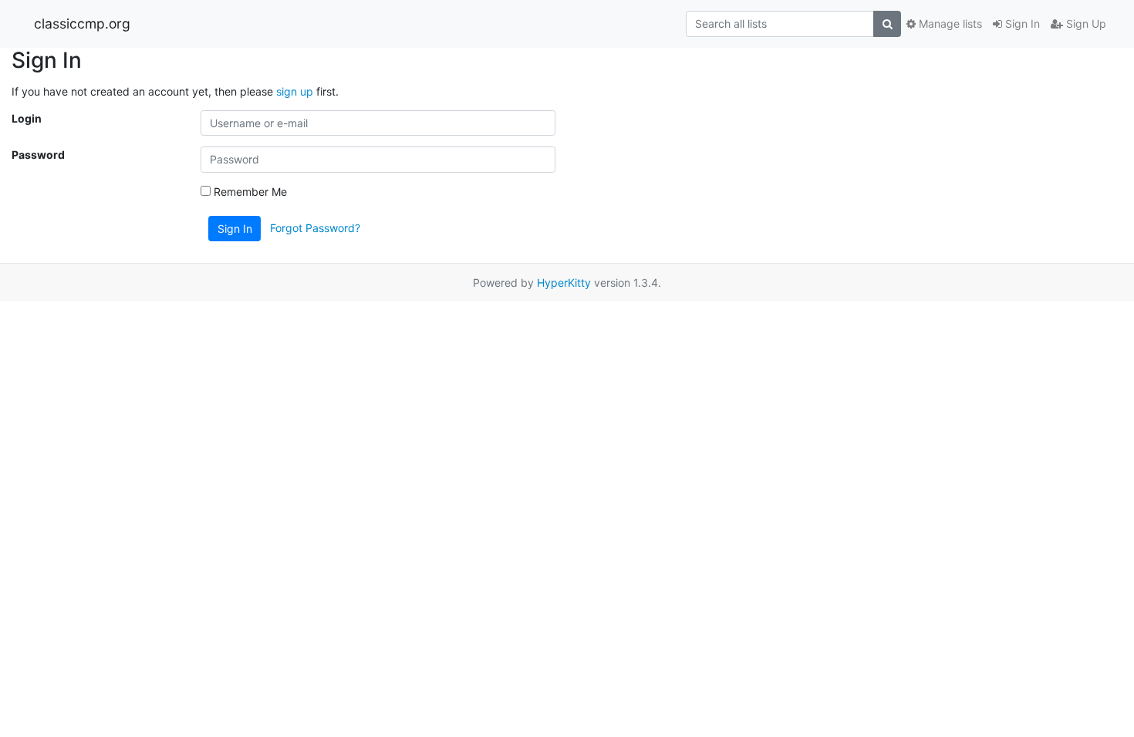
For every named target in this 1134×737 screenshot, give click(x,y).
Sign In (1021, 23)
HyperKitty (564, 282)
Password (38, 154)
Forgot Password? (315, 227)
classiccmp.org (82, 23)
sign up (294, 91)
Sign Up (1084, 23)
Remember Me (249, 191)
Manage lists (949, 23)
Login (27, 118)
